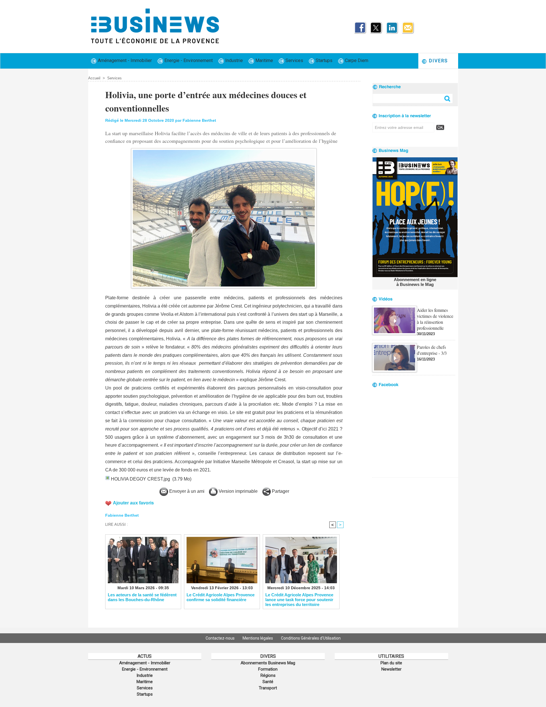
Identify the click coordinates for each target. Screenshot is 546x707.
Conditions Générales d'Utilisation (311, 638)
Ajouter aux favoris (133, 502)
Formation (268, 669)
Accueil (94, 78)
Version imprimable (238, 491)
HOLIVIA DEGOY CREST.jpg (140, 479)
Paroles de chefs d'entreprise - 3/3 (432, 350)
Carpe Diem (356, 60)
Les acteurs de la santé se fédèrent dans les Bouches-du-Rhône (142, 597)
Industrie (233, 60)
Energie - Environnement (188, 60)
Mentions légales (258, 638)
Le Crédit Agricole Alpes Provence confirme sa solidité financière (221, 597)
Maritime (263, 60)
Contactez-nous (220, 638)
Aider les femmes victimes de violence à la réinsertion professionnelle (435, 319)
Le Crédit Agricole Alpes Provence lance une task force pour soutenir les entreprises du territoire (299, 599)
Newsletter (391, 669)
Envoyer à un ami (186, 491)
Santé (267, 681)
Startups (323, 60)
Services (293, 60)
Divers (437, 60)
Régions (268, 675)
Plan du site (391, 662)
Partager (280, 491)
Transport (268, 687)
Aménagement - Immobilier (124, 60)
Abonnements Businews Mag (268, 662)
